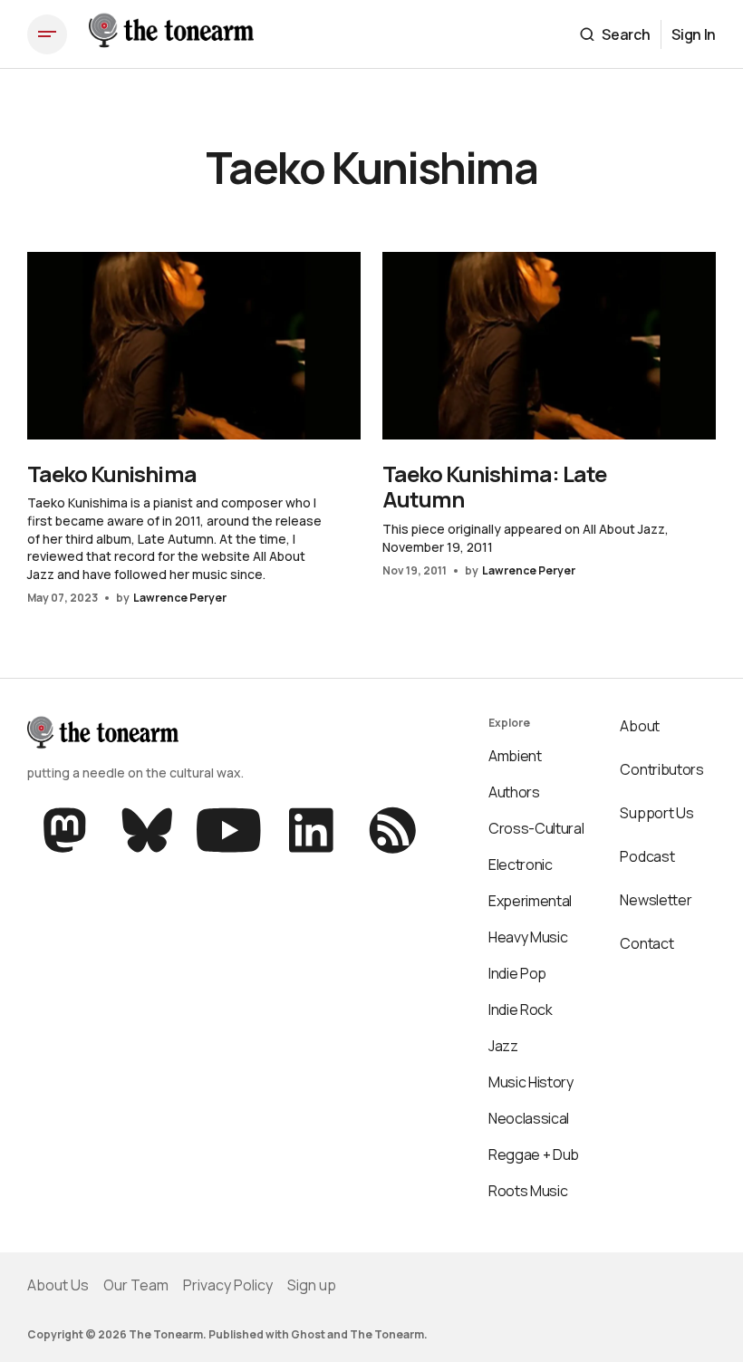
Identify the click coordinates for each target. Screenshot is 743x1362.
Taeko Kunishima (112, 473)
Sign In (693, 34)
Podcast (647, 856)
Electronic (520, 864)
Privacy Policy (228, 1285)
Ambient (515, 756)
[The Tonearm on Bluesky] (147, 830)
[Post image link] (194, 346)
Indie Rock (520, 1009)
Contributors (661, 769)
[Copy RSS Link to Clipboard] (391, 830)
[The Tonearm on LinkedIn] (311, 830)
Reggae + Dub (533, 1154)
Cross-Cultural (536, 828)
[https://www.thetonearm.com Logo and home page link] (171, 34)
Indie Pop (517, 973)
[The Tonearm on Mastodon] (66, 830)
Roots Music (527, 1191)
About (639, 726)
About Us (58, 1285)
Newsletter (655, 900)
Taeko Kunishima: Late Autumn (494, 487)
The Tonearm (387, 1334)
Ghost (308, 1334)
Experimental (530, 901)
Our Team (136, 1285)
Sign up (311, 1285)
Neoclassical (528, 1118)
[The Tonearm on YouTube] (229, 830)
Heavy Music (527, 937)
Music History (531, 1082)
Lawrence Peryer (180, 597)
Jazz (503, 1046)
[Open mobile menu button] (47, 34)
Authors (514, 792)
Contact (646, 943)
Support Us (656, 813)
